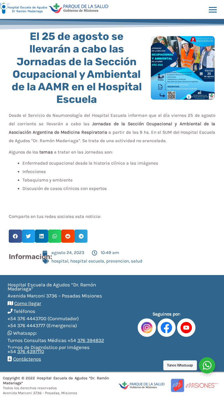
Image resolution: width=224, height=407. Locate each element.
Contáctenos (27, 359)
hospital (59, 261)
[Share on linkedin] (41, 236)
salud (136, 261)
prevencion (117, 261)
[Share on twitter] (28, 236)
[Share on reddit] (67, 236)
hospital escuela (87, 261)
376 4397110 (30, 351)
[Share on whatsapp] (54, 236)
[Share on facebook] (15, 236)
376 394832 (90, 340)
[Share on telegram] (81, 236)
